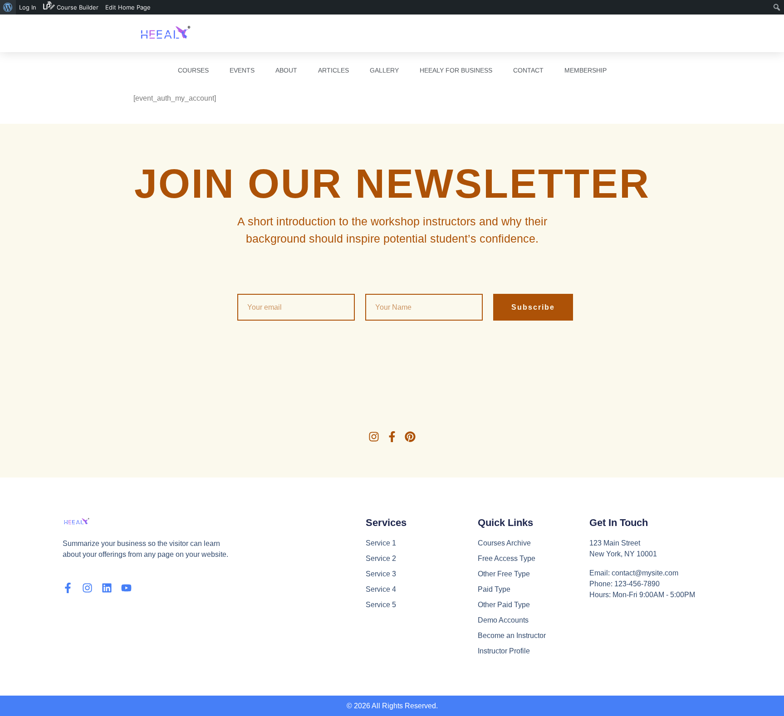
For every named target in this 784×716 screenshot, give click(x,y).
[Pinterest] (410, 436)
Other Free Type (504, 574)
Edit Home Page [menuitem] (128, 7)
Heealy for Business (456, 70)
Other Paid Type (504, 605)
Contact (528, 70)
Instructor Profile (504, 651)
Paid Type (494, 589)
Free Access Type (506, 558)
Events (242, 70)
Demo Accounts (503, 620)
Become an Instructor (512, 635)
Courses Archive (504, 543)
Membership (585, 70)
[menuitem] (8, 7)
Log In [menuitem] (27, 7)
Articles (333, 70)
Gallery (384, 70)
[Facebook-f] (392, 436)
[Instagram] (373, 436)
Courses (193, 70)
